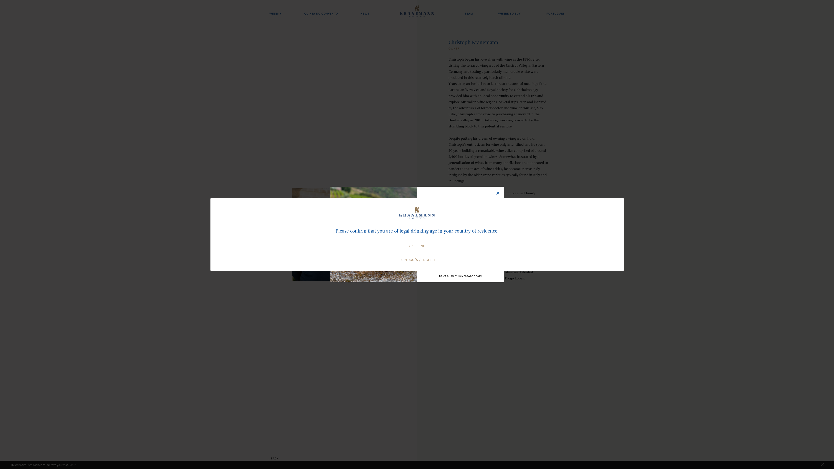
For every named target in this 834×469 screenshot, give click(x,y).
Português (408, 259)
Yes (411, 246)
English (428, 259)
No (423, 246)
